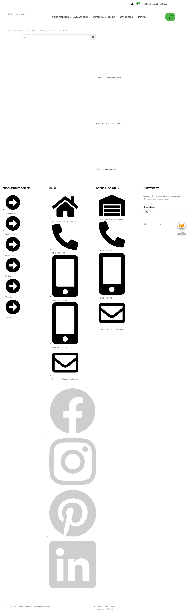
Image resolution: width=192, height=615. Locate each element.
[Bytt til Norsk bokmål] (151, 4)
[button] (62, 17)
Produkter (19, 31)
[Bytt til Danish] (164, 4)
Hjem (10, 31)
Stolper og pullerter (46, 31)
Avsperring (31, 31)
